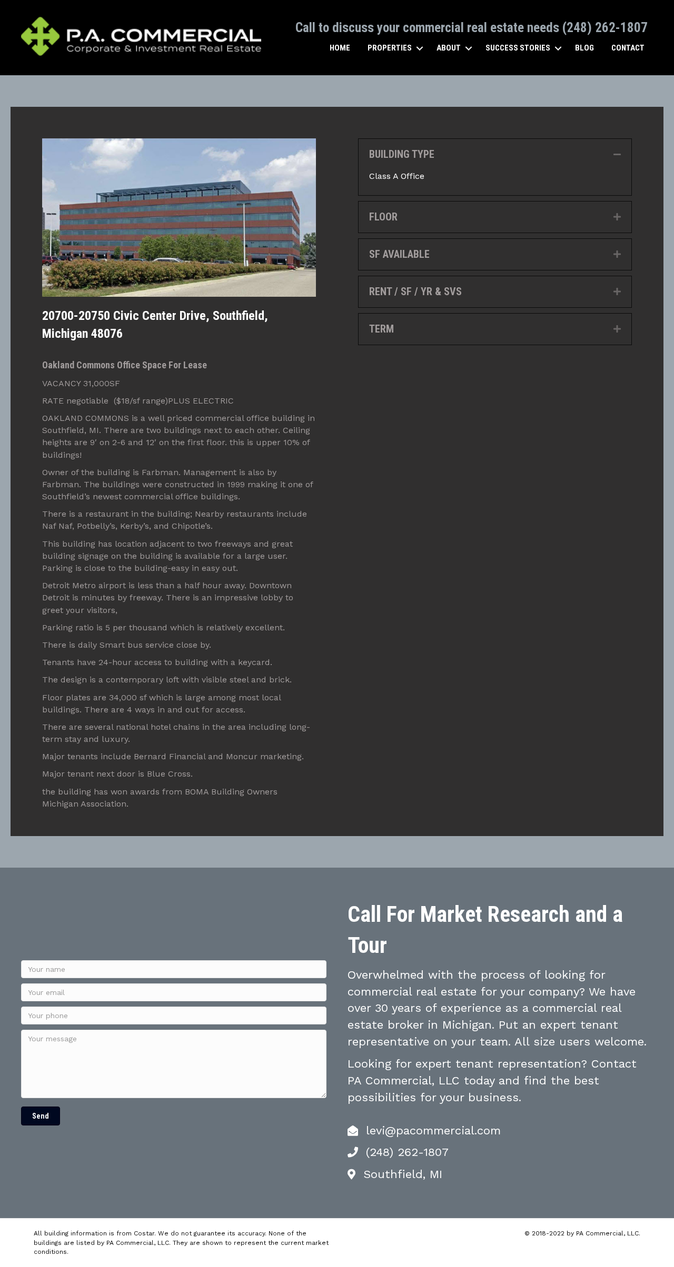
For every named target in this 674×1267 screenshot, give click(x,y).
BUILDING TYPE (401, 154)
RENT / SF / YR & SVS (415, 291)
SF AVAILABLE (399, 254)
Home (340, 48)
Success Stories (517, 48)
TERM (381, 329)
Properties (390, 48)
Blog (584, 48)
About (449, 48)
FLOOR (383, 216)
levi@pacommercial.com (433, 1130)
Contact (628, 48)
